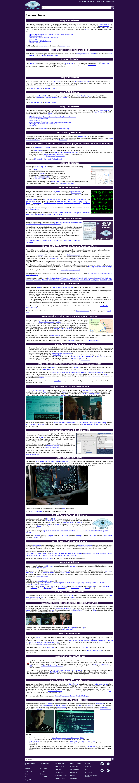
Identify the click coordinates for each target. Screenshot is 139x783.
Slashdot (60, 213)
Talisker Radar (77, 610)
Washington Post (66, 278)
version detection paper (55, 691)
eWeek (51, 280)
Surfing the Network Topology (63, 329)
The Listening (101, 423)
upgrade (87, 29)
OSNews (102, 583)
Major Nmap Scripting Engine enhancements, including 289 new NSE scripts (52, 117)
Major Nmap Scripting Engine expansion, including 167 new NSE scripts (51, 34)
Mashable (73, 555)
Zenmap (71, 340)
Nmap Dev (58, 769)
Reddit (83, 213)
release (38, 287)
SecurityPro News (36, 555)
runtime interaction (48, 572)
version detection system (101, 684)
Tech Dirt (66, 555)
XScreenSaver (58, 739)
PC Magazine (95, 280)
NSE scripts (57, 81)
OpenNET (65, 586)
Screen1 (81, 741)
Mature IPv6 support (35, 36)
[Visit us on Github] (102, 770)
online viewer (92, 65)
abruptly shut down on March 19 (86, 54)
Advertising (88, 772)
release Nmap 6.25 (40, 96)
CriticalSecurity (107, 535)
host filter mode (39, 178)
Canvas (79, 522)
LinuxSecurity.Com (66, 531)
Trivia (93, 741)
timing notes (103, 707)
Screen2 (87, 741)
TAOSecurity (84, 531)
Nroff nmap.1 (85, 647)
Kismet (49, 524)
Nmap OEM (28, 780)
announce (76, 367)
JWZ (30, 739)
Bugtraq (41, 597)
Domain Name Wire (106, 553)
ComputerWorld (99, 278)
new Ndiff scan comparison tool (53, 203)
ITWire (36, 159)
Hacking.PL (105, 586)
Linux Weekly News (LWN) (79, 583)
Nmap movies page (36, 511)
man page (108, 571)
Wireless (72, 775)
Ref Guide (27, 768)
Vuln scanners (74, 766)
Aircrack (56, 524)
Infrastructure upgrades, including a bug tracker (43, 37)
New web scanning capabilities (38, 118)
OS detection (39, 97)
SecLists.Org (57, 355)
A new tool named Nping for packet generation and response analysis (50, 122)
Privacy (87, 769)
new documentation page (94, 650)
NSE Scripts (38, 150)
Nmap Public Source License (91, 776)
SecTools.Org (82, 136)
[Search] (112, 7)
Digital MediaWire (48, 555)
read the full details (36, 88)
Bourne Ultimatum (70, 423)
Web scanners (74, 772)
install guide (29, 572)
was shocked (100, 703)
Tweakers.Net (75, 588)
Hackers (49, 703)
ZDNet (110, 280)
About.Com (55, 531)
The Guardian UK (85, 390)
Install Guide (28, 771)
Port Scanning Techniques (42, 642)
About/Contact (89, 766)
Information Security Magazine (54, 583)
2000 (47, 519)
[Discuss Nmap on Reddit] (108, 770)
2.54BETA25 (90, 705)
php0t (83, 627)
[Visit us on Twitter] (102, 764)
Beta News (37, 280)
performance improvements (72, 203)
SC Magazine (89, 278)
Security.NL (79, 535)
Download (27, 777)
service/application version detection (56, 97)
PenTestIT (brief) (57, 159)
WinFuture (34, 588)
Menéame (37, 535)
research (40, 255)
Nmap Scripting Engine (84, 96)
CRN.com (56, 280)
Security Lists (60, 763)
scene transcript (64, 395)
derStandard (78, 586)
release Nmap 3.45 (73, 684)
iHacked (28, 532)
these (63, 508)
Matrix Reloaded (59, 423)
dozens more (58, 214)
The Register (51, 278)
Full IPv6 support (34, 120)
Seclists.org (100, 1)
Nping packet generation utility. (55, 156)
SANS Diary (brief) (45, 159)
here (110, 691)
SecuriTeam (98, 531)
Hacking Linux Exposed (67, 696)
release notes (43, 46)
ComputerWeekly (85, 280)
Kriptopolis (50, 535)
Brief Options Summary (76, 640)
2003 (53, 519)
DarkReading (75, 280)
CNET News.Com (31, 553)
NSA (94, 610)
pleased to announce (76, 191)
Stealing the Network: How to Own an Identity (68, 670)
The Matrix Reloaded (47, 705)
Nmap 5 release (98, 112)
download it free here (50, 88)
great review (57, 381)
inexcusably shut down (85, 545)
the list (39, 526)
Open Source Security (61, 775)
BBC (54, 738)
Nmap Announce (59, 766)
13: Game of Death (82, 423)
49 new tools (63, 140)
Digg (43, 531)
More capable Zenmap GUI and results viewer (43, 124)
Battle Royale (93, 423)
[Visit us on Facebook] (108, 764)
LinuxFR (52, 586)
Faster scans (33, 39)
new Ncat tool (37, 203)
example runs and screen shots (77, 199)
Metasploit (66, 522)
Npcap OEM (43, 777)
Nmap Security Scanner (30, 764)
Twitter (49, 214)
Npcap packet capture (45, 764)
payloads (42, 173)
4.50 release (56, 191)
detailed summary (48, 240)
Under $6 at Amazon (61, 705)
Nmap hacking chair (68, 629)
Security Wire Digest (82, 696)
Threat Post (103, 280)
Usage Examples (55, 642)
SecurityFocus (68, 213)
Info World (96, 553)
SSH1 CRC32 (61, 707)
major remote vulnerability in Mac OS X (66, 152)
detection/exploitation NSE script (53, 154)
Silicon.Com (75, 738)
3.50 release (49, 566)
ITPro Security (64, 535)
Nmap (44, 392)
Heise (41, 586)
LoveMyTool (77, 213)
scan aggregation (55, 335)
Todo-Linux (92, 535)
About (87, 763)
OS (75, 81)
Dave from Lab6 (34, 741)
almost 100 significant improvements (62, 287)
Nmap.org (82, 1)
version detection (84, 81)
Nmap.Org (82, 356)
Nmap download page (67, 183)
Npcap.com (91, 1)
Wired (40, 553)
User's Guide (43, 768)
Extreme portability (35, 43)
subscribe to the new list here (49, 55)
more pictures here (105, 709)
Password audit (74, 769)
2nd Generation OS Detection (77, 372)
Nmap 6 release (104, 26)
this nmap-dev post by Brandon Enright (100, 266)
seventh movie (85, 360)
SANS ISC (75, 531)
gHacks (105, 531)
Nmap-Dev (34, 597)
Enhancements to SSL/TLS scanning (40, 41)
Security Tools (75, 763)
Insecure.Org (74, 356)
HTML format (50, 647)
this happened (72, 627)
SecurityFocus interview (44, 581)
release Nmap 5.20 (40, 167)
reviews (56, 240)
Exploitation (73, 778)
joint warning (91, 746)
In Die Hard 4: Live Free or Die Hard (46, 461)
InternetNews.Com (40, 214)
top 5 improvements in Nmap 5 (52, 199)
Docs (26, 774)
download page (64, 46)
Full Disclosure (59, 772)
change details (30, 201)
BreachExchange (59, 778)
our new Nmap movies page (90, 424)
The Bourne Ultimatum (34, 390)
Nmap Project (32, 63)
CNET (82, 738)
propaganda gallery (71, 743)
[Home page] (33, 5)
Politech (61, 553)
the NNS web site (34, 240)
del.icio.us (92, 531)
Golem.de (92, 586)
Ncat (53, 83)
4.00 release (53, 367)
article (28, 610)
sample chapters (66, 240)
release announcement (93, 376)
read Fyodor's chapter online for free (52, 666)
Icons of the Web (68, 63)
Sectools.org (110, 1)
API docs (42, 771)
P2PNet (28, 555)
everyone (39, 709)
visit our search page (78, 358)
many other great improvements (70, 270)
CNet (83, 278)
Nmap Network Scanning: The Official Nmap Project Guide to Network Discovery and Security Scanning (54, 223)
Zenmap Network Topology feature (50, 322)
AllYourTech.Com (31, 584)
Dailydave (72, 597)
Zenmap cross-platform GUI (59, 372)
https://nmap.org (76, 193)
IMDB (44, 390)
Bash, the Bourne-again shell (90, 393)
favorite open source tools (63, 608)
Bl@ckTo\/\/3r (54, 672)
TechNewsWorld (65, 280)
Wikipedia (62, 461)
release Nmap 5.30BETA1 (43, 147)
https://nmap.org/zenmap (51, 447)
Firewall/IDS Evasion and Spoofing (95, 640)
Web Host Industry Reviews (73, 553)
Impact (72, 522)
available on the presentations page (62, 353)
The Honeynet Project (73, 255)
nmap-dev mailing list (32, 454)
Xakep (36, 537)
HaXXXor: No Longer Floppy (35, 424)
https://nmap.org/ (104, 24)
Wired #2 (45, 553)
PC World (45, 280)
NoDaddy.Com (47, 558)
